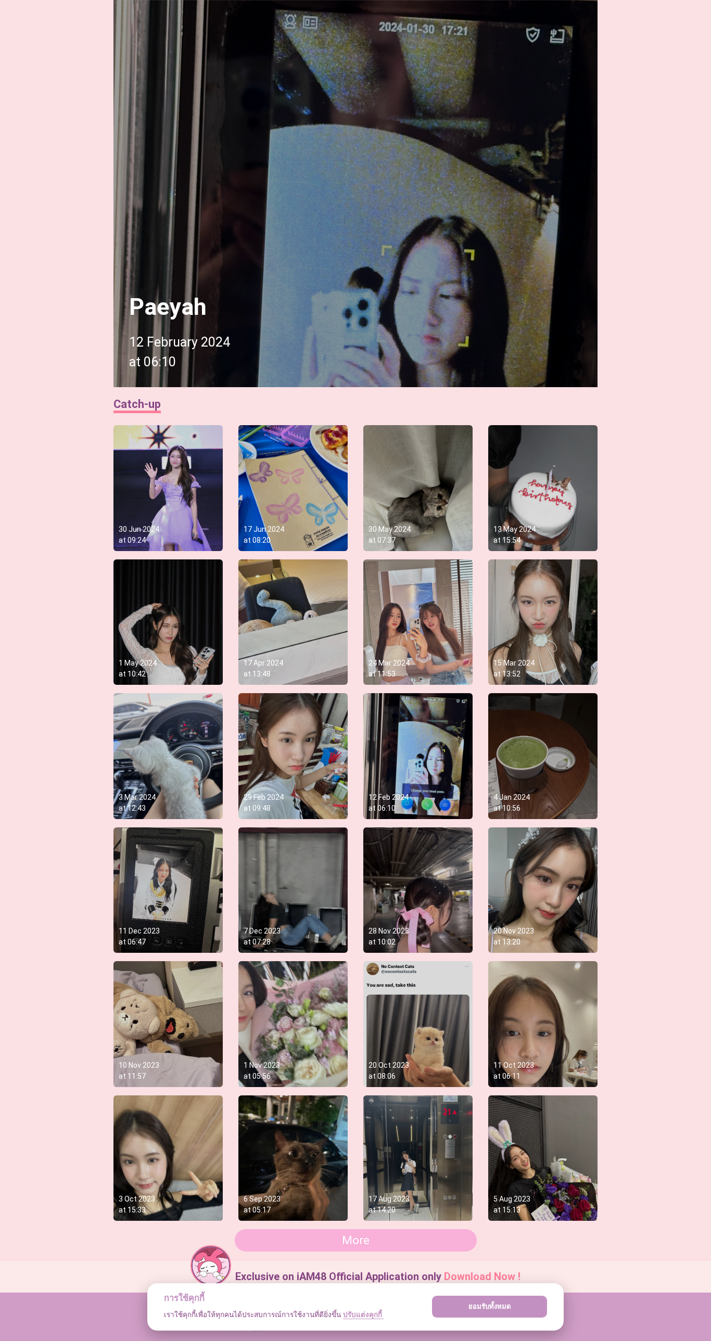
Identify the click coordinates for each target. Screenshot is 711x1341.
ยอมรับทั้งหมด (489, 1306)
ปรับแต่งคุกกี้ (363, 1314)
